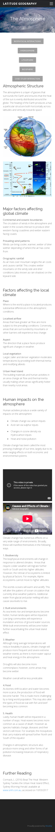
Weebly (48, 826)
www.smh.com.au (12, 790)
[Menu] (51, 3)
